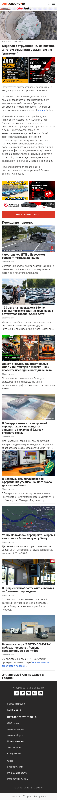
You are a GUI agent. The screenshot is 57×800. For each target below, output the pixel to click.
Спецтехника (14, 753)
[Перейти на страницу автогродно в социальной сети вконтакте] (28, 693)
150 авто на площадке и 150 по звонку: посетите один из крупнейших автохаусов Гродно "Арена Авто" (27, 311)
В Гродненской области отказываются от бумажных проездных (28, 589)
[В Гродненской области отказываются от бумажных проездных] (28, 571)
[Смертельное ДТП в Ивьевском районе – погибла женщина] (28, 238)
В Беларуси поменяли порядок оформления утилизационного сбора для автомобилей (27, 482)
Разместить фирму (17, 779)
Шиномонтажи (15, 741)
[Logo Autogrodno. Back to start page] (14, 3)
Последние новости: (17, 222)
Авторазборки (15, 735)
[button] (49, 3)
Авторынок (40, 796)
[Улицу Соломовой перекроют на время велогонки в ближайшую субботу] (28, 518)
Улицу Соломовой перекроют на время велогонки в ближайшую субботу (28, 536)
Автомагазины (15, 729)
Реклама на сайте (17, 773)
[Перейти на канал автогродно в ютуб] (40, 693)
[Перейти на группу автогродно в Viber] (34, 693)
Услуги (27, 796)
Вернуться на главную (28, 214)
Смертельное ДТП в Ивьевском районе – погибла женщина (23, 256)
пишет (41, 110)
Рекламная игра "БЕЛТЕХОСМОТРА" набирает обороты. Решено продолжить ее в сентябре (26, 647)
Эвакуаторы (14, 747)
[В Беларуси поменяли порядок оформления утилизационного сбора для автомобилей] (28, 462)
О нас (10, 760)
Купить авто (14, 709)
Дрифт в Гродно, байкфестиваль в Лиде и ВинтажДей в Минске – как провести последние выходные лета (27, 367)
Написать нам (15, 766)
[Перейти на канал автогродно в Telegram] (22, 693)
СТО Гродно (13, 723)
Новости (15, 796)
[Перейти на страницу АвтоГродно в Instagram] (16, 693)
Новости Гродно (16, 703)
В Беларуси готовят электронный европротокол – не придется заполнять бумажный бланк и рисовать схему (24, 428)
